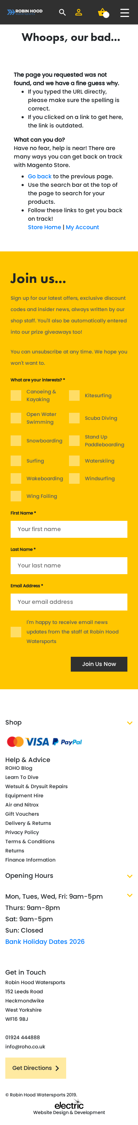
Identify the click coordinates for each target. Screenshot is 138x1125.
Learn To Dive (22, 777)
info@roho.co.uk (25, 1046)
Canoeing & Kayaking (41, 395)
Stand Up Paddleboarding (104, 440)
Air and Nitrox (22, 804)
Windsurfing (100, 478)
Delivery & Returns (28, 823)
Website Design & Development (69, 1112)
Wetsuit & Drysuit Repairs (36, 786)
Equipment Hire (24, 795)
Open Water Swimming (41, 418)
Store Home (44, 227)
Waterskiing (99, 460)
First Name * (23, 513)
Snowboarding (44, 440)
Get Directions (32, 1068)
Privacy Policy (22, 832)
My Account (82, 227)
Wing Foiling (42, 496)
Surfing (35, 460)
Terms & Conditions (29, 841)
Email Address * (27, 585)
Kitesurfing (98, 395)
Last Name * (23, 549)
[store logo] (24, 12)
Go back (40, 176)
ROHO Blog (18, 768)
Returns (14, 850)
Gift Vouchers (22, 813)
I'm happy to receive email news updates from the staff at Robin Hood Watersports (73, 632)
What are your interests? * (38, 379)
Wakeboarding (45, 478)
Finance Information (30, 859)
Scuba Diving (101, 418)
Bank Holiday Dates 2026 (45, 941)
